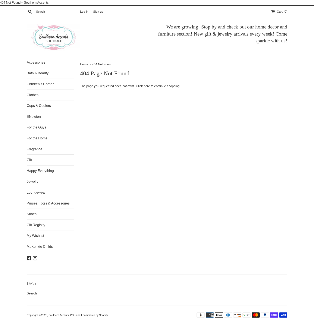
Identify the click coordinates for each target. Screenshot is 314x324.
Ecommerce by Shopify (94, 315)
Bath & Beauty (37, 73)
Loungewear (36, 192)
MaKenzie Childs (40, 246)
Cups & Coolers (39, 106)
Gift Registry (36, 225)
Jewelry (32, 181)
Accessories (36, 62)
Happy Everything (40, 171)
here (147, 86)
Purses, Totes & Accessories (48, 203)
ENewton (34, 116)
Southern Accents (58, 315)
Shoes (32, 214)
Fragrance (34, 149)
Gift (29, 160)
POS (72, 315)
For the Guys (36, 127)
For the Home (37, 138)
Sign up (98, 11)
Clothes (32, 95)
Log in (84, 11)
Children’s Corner (40, 84)
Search (32, 293)
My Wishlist (35, 235)
